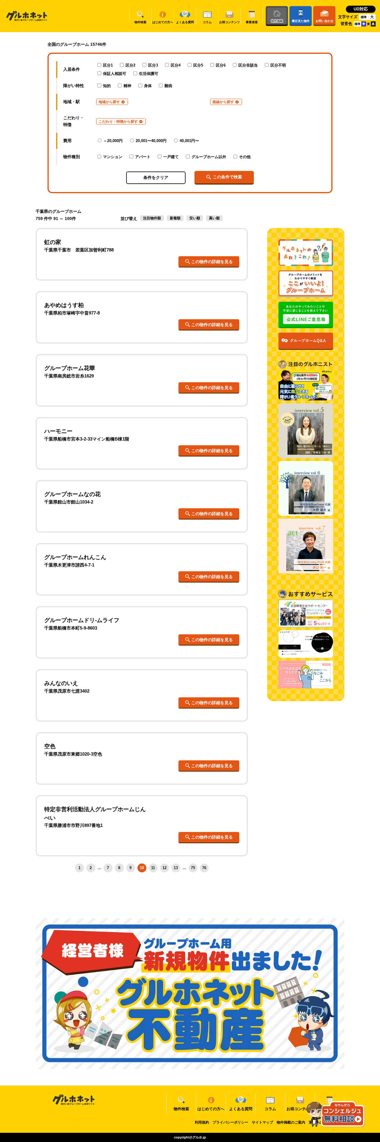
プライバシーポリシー (230, 1122)
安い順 (194, 218)
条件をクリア (155, 177)
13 (176, 868)
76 (204, 868)
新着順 (175, 218)
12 (164, 868)
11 (153, 868)
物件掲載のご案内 (291, 1122)
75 (193, 868)
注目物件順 (152, 218)
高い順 (214, 218)
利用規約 (202, 1122)
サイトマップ (262, 1122)
